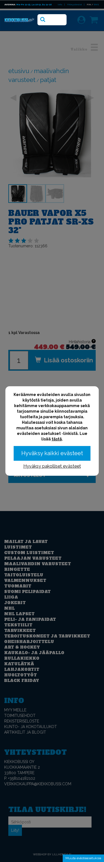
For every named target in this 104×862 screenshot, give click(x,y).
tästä (57, 439)
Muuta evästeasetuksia (83, 858)
